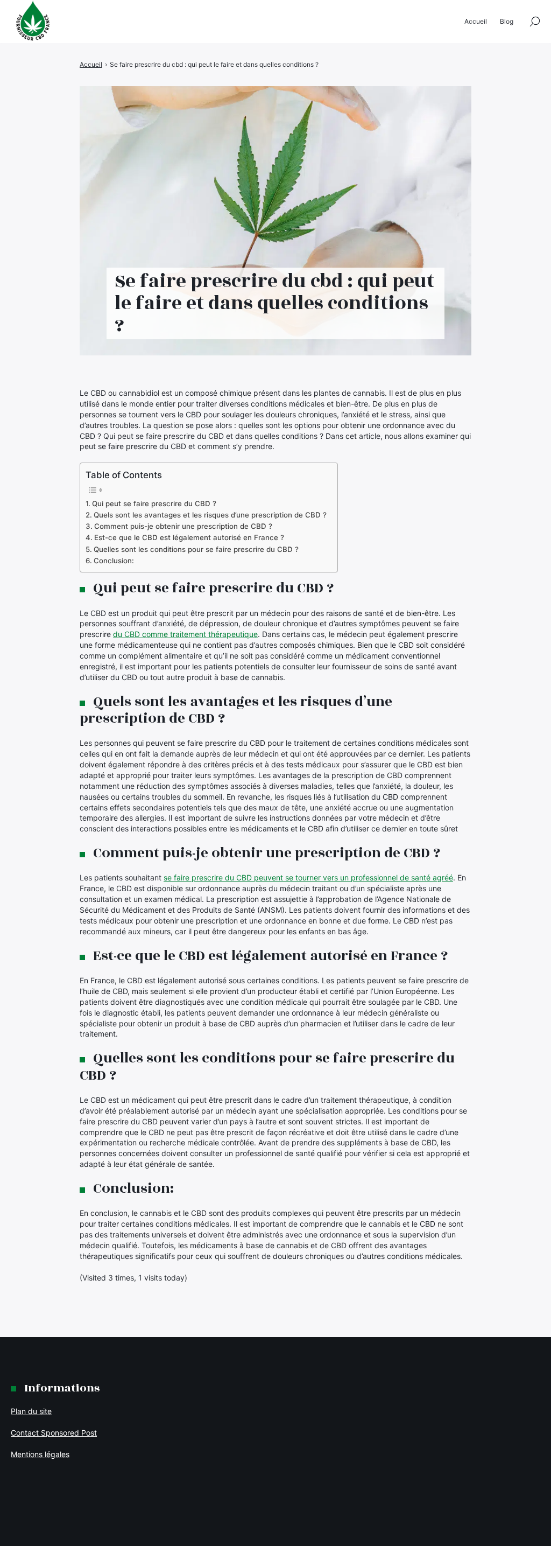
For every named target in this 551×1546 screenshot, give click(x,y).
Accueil (475, 21)
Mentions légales (40, 1454)
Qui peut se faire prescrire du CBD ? (154, 503)
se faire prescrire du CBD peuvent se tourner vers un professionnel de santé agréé (308, 877)
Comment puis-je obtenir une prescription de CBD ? (183, 526)
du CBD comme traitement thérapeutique (185, 634)
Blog (506, 21)
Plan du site (31, 1411)
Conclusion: (114, 560)
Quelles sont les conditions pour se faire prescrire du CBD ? (196, 549)
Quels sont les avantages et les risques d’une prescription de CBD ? (210, 514)
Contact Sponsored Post (54, 1432)
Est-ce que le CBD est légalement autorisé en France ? (189, 537)
